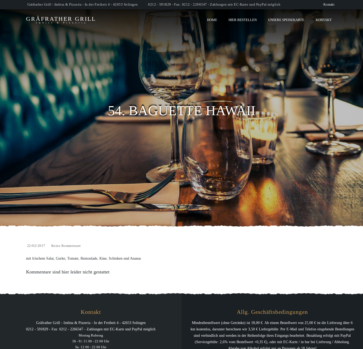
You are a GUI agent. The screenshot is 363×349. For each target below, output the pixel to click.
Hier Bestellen (243, 20)
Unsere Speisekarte (286, 20)
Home (212, 20)
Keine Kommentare (66, 246)
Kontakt (329, 4)
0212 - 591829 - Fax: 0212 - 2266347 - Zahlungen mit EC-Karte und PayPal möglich (214, 4)
